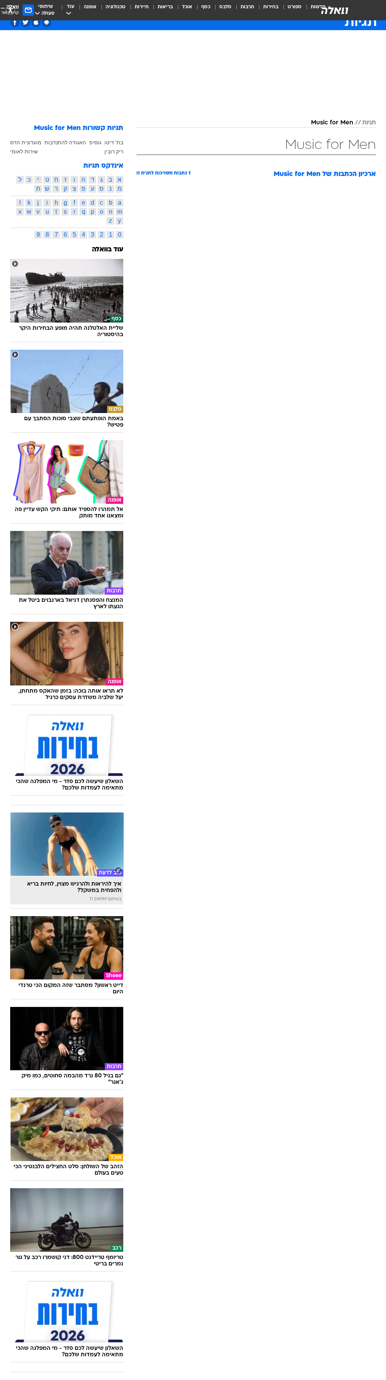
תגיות (369, 123)
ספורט (295, 7)
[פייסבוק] (15, 22)
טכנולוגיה (116, 7)
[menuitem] (290, 10)
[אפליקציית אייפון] (36, 22)
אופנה (90, 7)
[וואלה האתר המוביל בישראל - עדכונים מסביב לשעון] (334, 10)
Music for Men (332, 123)
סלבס (225, 7)
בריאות (165, 7)
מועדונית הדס (25, 142)
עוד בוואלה (107, 249)
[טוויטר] (25, 22)
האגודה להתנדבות (65, 142)
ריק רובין (113, 151)
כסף (205, 7)
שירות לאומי (24, 151)
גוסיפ (95, 142)
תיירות (142, 7)
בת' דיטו (113, 142)
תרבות (247, 7)
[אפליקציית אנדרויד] (46, 22)
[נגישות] (10, 10)
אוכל (187, 7)
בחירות (271, 7)
